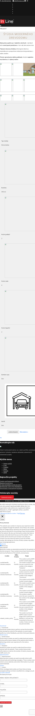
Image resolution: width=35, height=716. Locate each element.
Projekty (5, 467)
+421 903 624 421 (6, 1)
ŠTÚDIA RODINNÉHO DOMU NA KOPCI (11, 485)
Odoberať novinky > (7, 497)
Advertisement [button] (4, 655)
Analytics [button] (2, 644)
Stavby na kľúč (7, 464)
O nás (5, 465)
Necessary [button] (3, 544)
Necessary (5, 546)
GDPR (5, 473)
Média (5, 469)
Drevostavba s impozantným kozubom (11, 488)
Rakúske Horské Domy (6, 483)
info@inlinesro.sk (19, 1)
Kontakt (5, 471)
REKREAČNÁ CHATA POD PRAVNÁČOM (11, 487)
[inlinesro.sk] (7, 24)
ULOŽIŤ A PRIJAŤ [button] (5, 673)
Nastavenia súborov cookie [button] (8, 513)
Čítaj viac (22, 513)
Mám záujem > (24, 432)
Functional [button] (3, 626)
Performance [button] (4, 635)
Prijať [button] (18, 513)
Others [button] (2, 665)
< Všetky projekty (13, 432)
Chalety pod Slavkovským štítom (9, 481)
